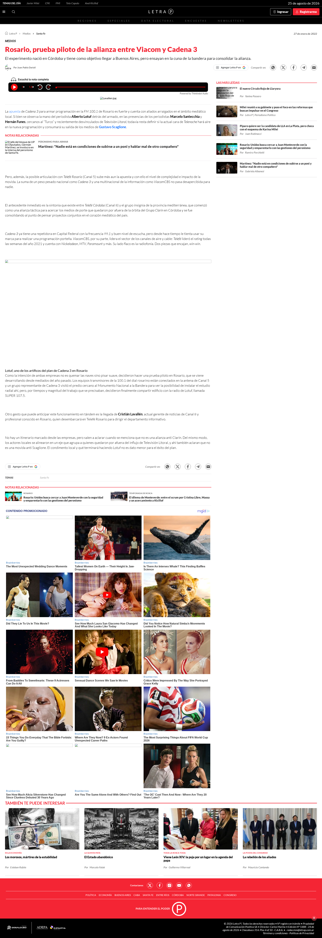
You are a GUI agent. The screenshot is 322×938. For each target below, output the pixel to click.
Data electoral (157, 20)
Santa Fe (44, 477)
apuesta (14, 111)
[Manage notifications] (314, 918)
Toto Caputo (72, 3)
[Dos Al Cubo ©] (17, 927)
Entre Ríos (162, 895)
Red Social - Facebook (160, 885)
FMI (58, 3)
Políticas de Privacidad (301, 933)
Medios (27, 33)
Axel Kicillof (91, 3)
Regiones (87, 20)
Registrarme (308, 12)
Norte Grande (195, 895)
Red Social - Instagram (169, 885)
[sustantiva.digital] (58, 927)
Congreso (230, 895)
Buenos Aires (123, 895)
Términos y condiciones (275, 933)
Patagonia (214, 895)
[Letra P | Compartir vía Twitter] (283, 67)
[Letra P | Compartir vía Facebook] (293, 67)
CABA (136, 895)
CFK (47, 3)
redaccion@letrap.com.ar (300, 929)
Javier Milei (32, 3)
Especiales (119, 20)
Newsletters (231, 20)
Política (91, 895)
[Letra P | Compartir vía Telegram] (304, 67)
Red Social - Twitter (150, 885)
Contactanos (136, 885)
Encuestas (196, 20)
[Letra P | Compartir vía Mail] (314, 67)
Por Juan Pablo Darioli (24, 67)
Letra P (13, 33)
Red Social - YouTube (179, 885)
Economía (105, 895)
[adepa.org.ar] (42, 927)
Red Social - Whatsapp (189, 885)
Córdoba (178, 895)
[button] (108, 314)
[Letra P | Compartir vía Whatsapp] (273, 67)
